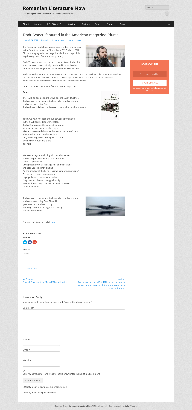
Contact (110, 24)
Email (26, 349)
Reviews (86, 24)
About (26, 24)
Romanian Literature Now (54, 8)
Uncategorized (31, 268)
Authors (38, 24)
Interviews (71, 24)
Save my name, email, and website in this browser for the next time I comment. (61, 373)
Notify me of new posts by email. (41, 392)
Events (98, 24)
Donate (123, 24)
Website (27, 360)
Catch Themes (131, 406)
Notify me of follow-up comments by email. (46, 386)
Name (26, 339)
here (53, 222)
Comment (28, 307)
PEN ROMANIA (54, 24)
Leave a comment (74, 40)
